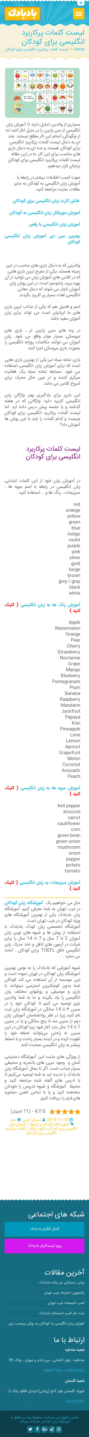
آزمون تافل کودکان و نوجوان (49, 1124)
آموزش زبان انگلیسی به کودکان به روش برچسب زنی (46, 1324)
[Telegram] (52, 1429)
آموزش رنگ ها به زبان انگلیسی (50, 605)
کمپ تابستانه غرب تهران (66, 1303)
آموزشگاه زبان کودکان (24, 903)
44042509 (75, 1371)
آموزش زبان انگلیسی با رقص (54, 224)
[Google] (44, 1429)
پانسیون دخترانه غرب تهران (64, 1293)
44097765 (53, 1371)
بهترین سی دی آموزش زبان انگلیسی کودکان (42, 239)
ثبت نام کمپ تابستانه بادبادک (61, 1313)
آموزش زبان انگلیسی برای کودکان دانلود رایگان (43, 1126)
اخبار (13, 1120)
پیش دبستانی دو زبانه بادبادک (61, 1283)
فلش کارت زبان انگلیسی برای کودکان (46, 201)
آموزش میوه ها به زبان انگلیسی (50, 788)
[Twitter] (30, 1429)
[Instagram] (59, 1429)
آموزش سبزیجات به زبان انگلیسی (50, 883)
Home (78, 49)
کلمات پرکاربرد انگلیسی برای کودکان (31, 1131)
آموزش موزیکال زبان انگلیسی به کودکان (44, 213)
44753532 (75, 1402)
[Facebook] (37, 1429)
